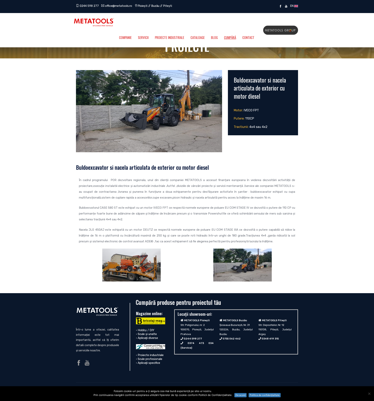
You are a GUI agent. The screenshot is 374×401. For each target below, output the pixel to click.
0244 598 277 (89, 6)
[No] (369, 394)
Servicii (143, 37)
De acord (240, 395)
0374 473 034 (201, 343)
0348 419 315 (270, 338)
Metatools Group (280, 30)
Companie (125, 37)
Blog (214, 37)
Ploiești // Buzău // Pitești (155, 6)
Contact (248, 37)
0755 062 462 (232, 338)
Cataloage (198, 37)
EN (291, 5)
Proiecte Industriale (169, 37)
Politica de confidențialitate (265, 395)
